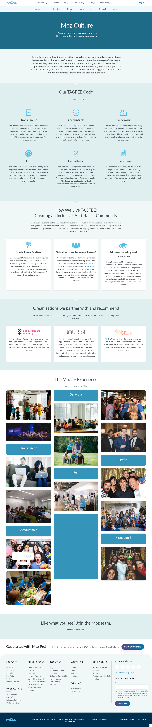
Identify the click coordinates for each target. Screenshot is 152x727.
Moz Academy (55, 682)
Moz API (9, 673)
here (37, 275)
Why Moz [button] (104, 3)
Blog (92, 3)
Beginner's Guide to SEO (59, 676)
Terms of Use (135, 719)
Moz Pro (9, 667)
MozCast (31, 690)
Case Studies (76, 689)
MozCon (96, 670)
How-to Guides (55, 679)
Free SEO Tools (36, 662)
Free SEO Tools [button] (59, 3)
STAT (8, 679)
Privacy (143, 719)
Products (11, 662)
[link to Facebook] (123, 667)
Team (73, 670)
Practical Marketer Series (102, 676)
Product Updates (12, 682)
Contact (74, 676)
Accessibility (124, 719)
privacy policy (126, 697)
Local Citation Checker (36, 685)
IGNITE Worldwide (113, 339)
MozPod (96, 679)
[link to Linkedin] (133, 667)
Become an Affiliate (100, 667)
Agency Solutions (12, 697)
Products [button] (41, 3)
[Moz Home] (12, 3)
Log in (141, 3)
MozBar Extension (34, 687)
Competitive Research (36, 679)
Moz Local (10, 670)
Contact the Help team (124, 673)
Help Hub (53, 673)
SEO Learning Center (57, 670)
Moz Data (10, 676)
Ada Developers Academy (19, 339)
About (37, 9)
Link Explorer (33, 673)
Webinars (96, 673)
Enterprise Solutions (13, 700)
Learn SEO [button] (78, 3)
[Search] (134, 2)
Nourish (88, 266)
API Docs (53, 685)
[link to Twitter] (117, 667)
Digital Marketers (12, 703)
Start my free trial (132, 647)
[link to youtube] (139, 667)
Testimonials (75, 691)
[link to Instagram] (128, 667)
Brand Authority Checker (37, 682)
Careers (74, 673)
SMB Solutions (11, 694)
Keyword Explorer (34, 676)
